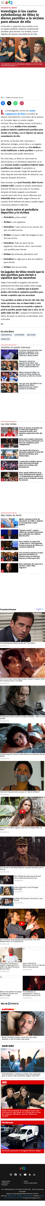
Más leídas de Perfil (11, 515)
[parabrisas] (22, 1123)
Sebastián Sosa (6, 335)
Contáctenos (5, 1183)
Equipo (26, 1181)
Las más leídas (9, 424)
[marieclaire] (22, 1046)
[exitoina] (22, 1009)
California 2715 (11, 1196)
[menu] (2, 3)
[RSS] (30, 1175)
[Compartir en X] (9, 103)
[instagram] (11, 1175)
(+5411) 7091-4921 (17, 1198)
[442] (22, 1168)
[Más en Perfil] (13, 1003)
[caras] (22, 1083)
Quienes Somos (6, 1181)
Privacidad (5, 1185)
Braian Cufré (5, 339)
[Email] (22, 103)
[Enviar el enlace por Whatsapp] (15, 103)
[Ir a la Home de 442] (9, 4)
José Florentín (19, 335)
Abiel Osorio (31, 335)
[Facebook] (15, 1174)
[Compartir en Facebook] (3, 103)
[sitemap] (34, 1175)
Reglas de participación (30, 1183)
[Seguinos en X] (20, 1175)
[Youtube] (25, 1175)
